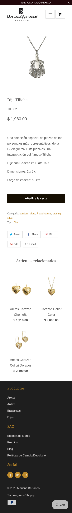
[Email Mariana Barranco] (25, 475)
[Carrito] (60, 14)
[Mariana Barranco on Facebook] (10, 475)
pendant (24, 213)
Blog (10, 448)
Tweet (17, 234)
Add (16, 244)
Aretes (11, 397)
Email (32, 244)
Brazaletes (14, 410)
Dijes (10, 417)
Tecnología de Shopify (21, 495)
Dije (16, 222)
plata (32, 213)
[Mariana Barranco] (22, 17)
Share (34, 234)
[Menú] (50, 14)
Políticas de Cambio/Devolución (27, 455)
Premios (12, 442)
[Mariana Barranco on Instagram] (18, 475)
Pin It (52, 234)
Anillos (11, 404)
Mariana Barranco (28, 488)
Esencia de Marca (18, 435)
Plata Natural (44, 213)
